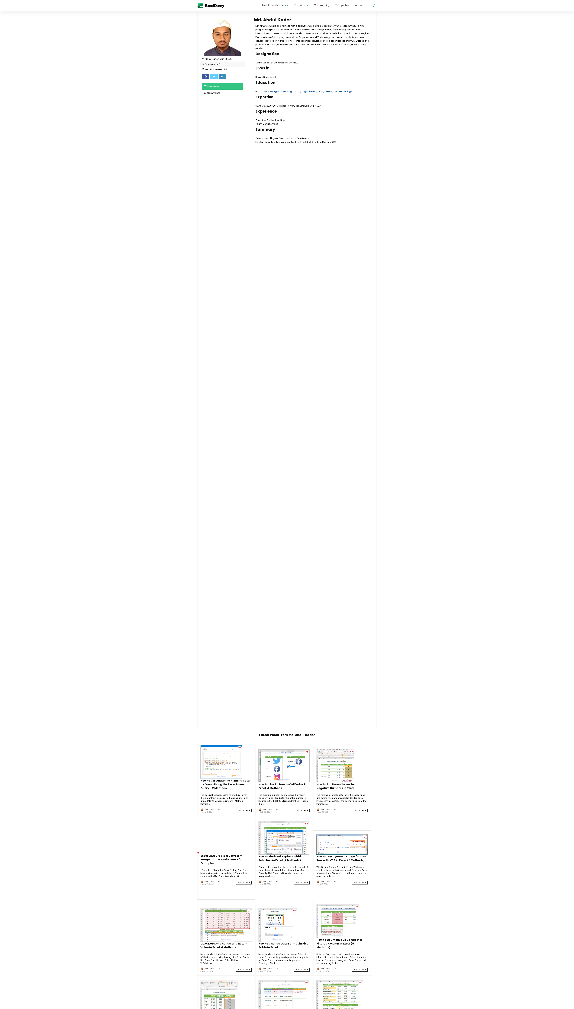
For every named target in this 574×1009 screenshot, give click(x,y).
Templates (342, 5)
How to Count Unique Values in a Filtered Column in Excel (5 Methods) (339, 943)
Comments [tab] (213, 92)
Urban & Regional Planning (277, 91)
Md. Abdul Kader (212, 809)
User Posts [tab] (213, 86)
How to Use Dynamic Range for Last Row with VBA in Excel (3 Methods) (341, 858)
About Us (361, 5)
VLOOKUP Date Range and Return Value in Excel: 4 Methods (224, 945)
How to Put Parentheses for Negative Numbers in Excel (335, 786)
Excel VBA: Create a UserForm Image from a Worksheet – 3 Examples (221, 859)
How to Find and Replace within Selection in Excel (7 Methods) (280, 858)
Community (321, 5)
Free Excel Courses (274, 5)
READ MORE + (244, 810)
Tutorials (299, 5)
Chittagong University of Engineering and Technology (322, 91)
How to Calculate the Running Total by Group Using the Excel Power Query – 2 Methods (225, 784)
